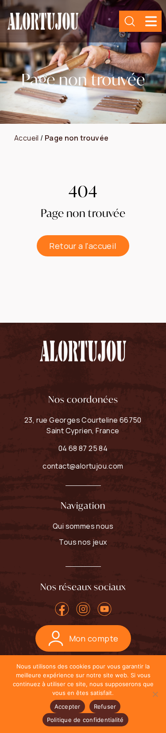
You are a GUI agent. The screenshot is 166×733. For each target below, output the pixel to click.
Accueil (26, 138)
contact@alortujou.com (82, 466)
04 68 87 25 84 (83, 448)
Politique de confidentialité (85, 719)
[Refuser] (155, 694)
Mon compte (94, 638)
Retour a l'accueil (82, 246)
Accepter (67, 706)
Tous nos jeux (83, 542)
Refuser (105, 706)
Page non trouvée (76, 138)
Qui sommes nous (83, 526)
